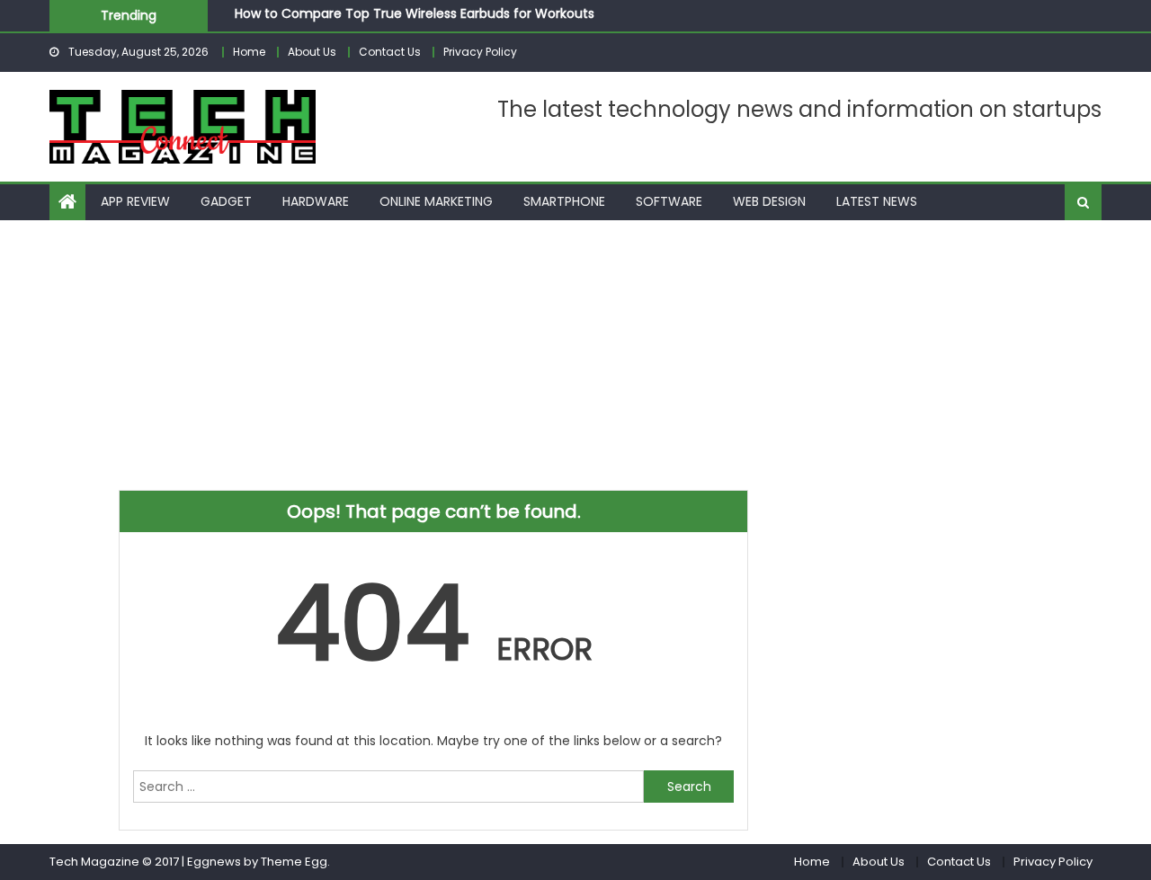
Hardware (315, 201)
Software (669, 201)
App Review (135, 201)
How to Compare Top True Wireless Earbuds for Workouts (414, 12)
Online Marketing (436, 201)
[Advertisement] (575, 355)
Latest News (876, 201)
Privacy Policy (480, 51)
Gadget (226, 201)
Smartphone (564, 201)
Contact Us (390, 51)
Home (249, 51)
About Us (312, 51)
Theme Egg (294, 861)
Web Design (769, 201)
